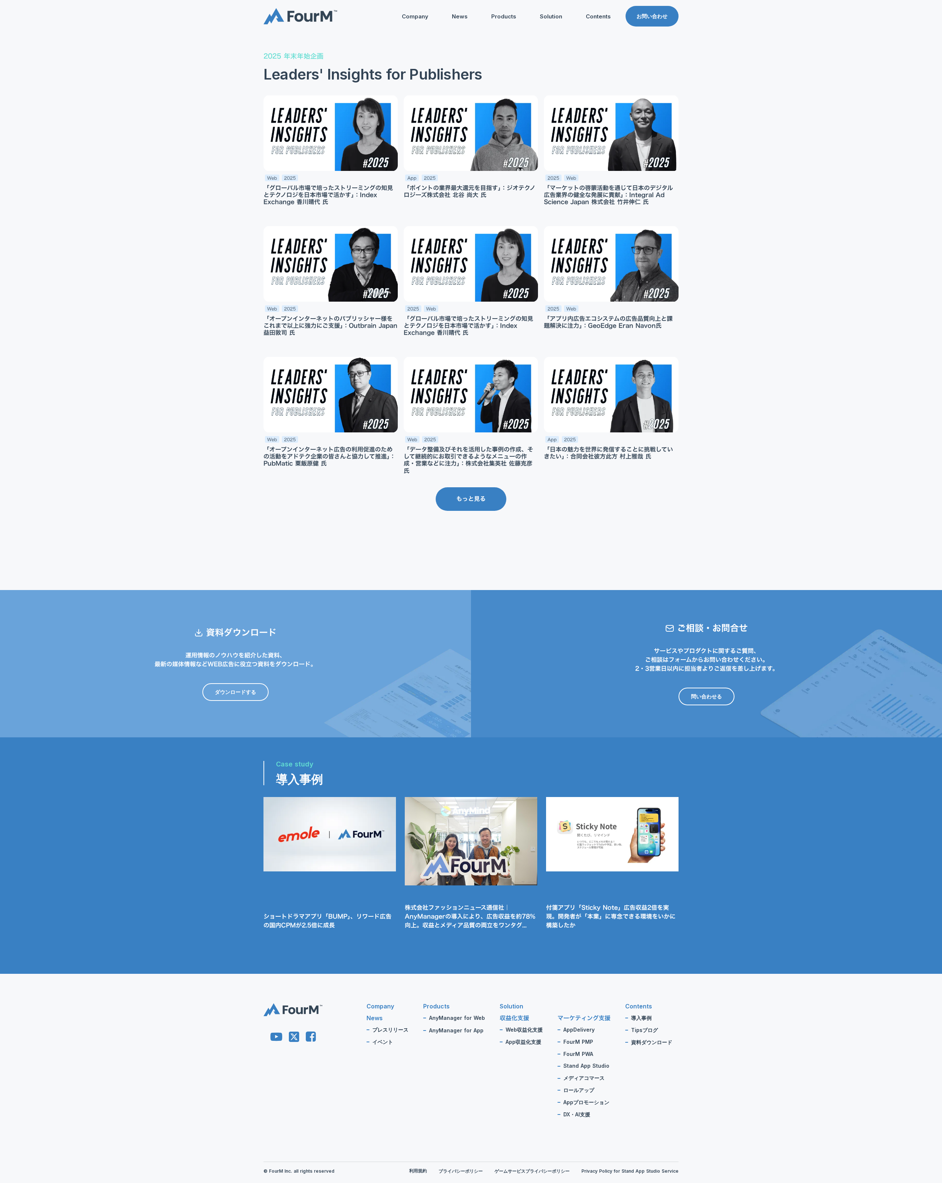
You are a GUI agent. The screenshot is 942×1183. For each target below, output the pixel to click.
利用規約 (418, 1170)
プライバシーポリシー (461, 1171)
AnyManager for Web (457, 1018)
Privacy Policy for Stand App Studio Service (630, 1171)
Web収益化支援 (524, 1030)
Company (415, 16)
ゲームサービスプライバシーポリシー (532, 1171)
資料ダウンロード (591, 66)
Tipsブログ (584, 54)
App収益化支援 (523, 1042)
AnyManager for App (456, 1030)
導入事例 (641, 1018)
